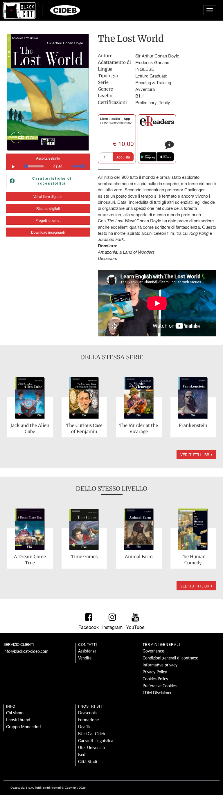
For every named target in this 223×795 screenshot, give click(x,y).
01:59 (57, 166)
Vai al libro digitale (47, 196)
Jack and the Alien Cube (29, 428)
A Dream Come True (30, 559)
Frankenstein (193, 425)
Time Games (84, 556)
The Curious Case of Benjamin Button (84, 429)
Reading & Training (153, 82)
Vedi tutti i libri (195, 454)
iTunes (165, 156)
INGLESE (144, 69)
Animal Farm (139, 556)
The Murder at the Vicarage (138, 428)
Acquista (123, 156)
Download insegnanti (48, 232)
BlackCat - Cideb (41, 10)
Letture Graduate (151, 76)
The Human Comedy (193, 559)
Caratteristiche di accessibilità (51, 181)
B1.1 (139, 96)
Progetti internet (47, 220)
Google (148, 156)
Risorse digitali (48, 208)
